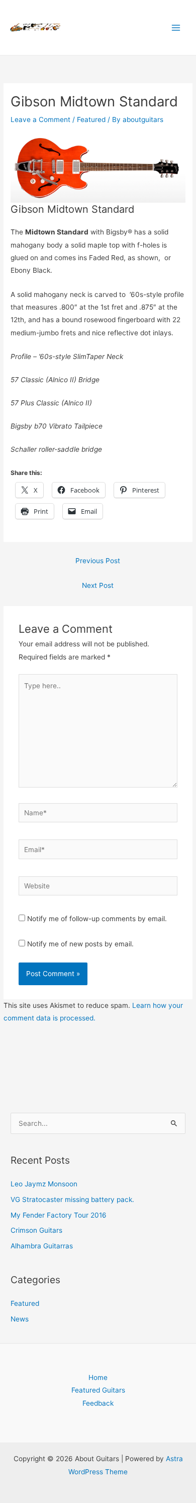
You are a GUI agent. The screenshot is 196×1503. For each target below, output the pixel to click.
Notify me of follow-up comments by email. (97, 919)
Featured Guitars (98, 1390)
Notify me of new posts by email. (80, 944)
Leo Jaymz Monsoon (44, 1184)
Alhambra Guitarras (42, 1246)
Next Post (98, 585)
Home (98, 1377)
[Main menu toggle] (176, 27)
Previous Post (97, 561)
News (20, 1319)
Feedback (98, 1403)
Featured (91, 119)
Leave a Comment (40, 119)
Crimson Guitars (36, 1230)
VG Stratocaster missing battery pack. (72, 1199)
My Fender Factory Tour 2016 (59, 1215)
